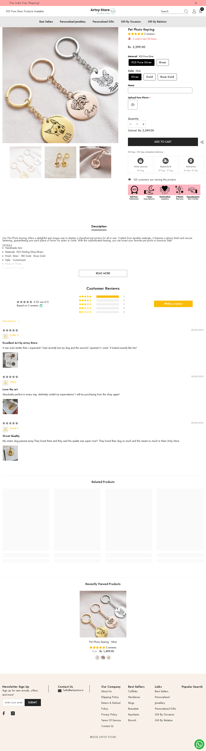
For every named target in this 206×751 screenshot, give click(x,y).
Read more (103, 273)
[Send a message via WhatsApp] (199, 744)
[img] (10, 330)
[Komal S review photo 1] (10, 453)
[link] (25, 555)
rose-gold (108, 657)
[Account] (194, 11)
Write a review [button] (173, 304)
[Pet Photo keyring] (103, 614)
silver (97, 657)
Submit (32, 702)
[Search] (174, 11)
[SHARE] (201, 142)
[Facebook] (3, 713)
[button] (136, 34)
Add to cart (163, 142)
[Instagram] (12, 713)
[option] (60, 85)
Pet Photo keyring (103, 642)
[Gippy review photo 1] (10, 406)
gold (103, 657)
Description (99, 226)
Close (195, 3)
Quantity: (133, 119)
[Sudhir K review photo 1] (10, 360)
